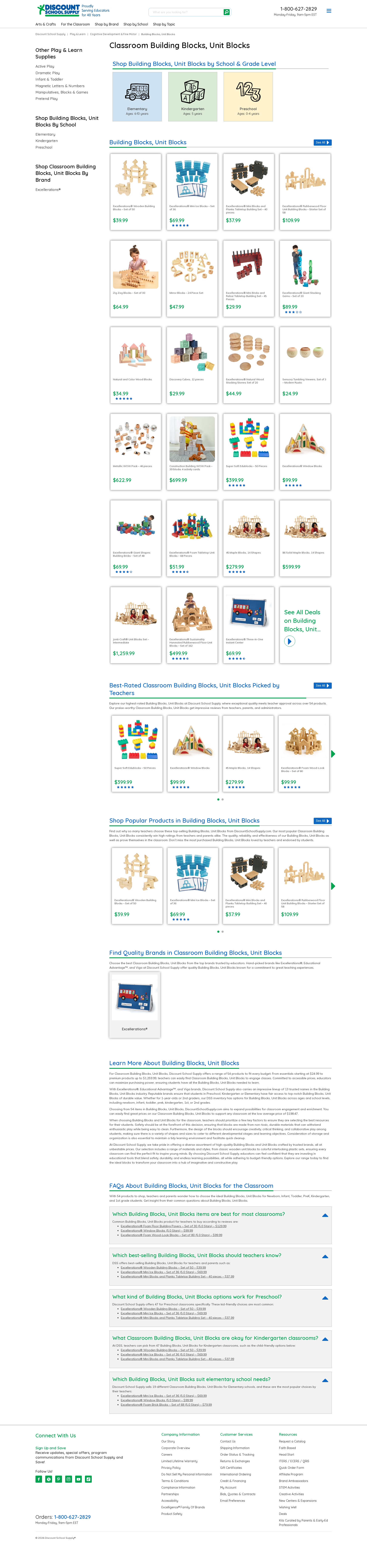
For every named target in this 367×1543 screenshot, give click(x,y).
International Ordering (235, 1474)
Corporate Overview (175, 1448)
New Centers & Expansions (298, 1501)
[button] (329, 11)
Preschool (43, 147)
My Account (228, 1487)
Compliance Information (178, 1487)
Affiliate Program (291, 1474)
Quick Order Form (291, 1468)
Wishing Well (287, 1507)
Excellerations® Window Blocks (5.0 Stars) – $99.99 (157, 1230)
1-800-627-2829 (298, 9)
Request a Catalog (292, 1441)
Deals (283, 1514)
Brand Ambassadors (293, 1481)
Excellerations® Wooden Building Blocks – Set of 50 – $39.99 (163, 1267)
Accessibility (169, 1501)
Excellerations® (48, 189)
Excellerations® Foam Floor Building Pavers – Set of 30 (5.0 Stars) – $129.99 (173, 1226)
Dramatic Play (47, 73)
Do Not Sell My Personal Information (186, 1474)
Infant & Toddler (49, 79)
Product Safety (171, 1514)
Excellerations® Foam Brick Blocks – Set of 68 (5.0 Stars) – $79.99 (166, 1405)
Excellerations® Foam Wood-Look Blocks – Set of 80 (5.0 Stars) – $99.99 (171, 1235)
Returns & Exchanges (235, 1461)
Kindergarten (46, 141)
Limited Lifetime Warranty (179, 1461)
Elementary (45, 134)
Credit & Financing (233, 1481)
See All (320, 142)
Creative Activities (291, 1494)
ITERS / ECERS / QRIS (294, 1461)
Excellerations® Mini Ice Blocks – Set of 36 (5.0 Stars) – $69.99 (164, 1272)
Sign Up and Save (50, 1448)
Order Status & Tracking (237, 1454)
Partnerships (170, 1494)
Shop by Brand (107, 24)
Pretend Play (46, 99)
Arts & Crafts (45, 24)
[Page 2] (223, 799)
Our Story (168, 1441)
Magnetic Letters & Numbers (60, 86)
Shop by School (136, 24)
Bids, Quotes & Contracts (237, 1494)
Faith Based (287, 1448)
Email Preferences (232, 1501)
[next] (333, 753)
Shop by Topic (164, 24)
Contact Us (228, 1441)
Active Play (44, 66)
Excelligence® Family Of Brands (183, 1507)
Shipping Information (235, 1448)
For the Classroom (75, 24)
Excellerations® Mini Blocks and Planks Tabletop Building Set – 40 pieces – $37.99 (177, 1276)
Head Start (286, 1454)
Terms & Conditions (175, 1481)
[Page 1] (218, 799)
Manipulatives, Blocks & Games (61, 92)
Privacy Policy (171, 1468)
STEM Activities (289, 1487)
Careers (166, 1454)
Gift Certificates (231, 1468)
